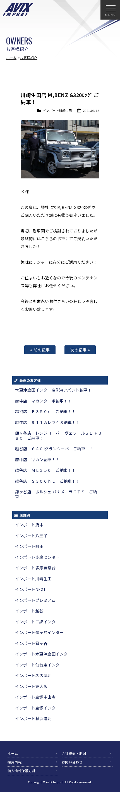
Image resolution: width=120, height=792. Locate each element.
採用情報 (14, 762)
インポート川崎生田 (57, 110)
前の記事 (41, 350)
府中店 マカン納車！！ (37, 459)
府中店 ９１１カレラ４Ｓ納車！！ (47, 422)
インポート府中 (29, 524)
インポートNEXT (30, 589)
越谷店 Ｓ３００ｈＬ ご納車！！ (47, 481)
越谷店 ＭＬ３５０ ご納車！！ (45, 470)
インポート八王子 (31, 535)
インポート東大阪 (31, 686)
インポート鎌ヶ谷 (31, 643)
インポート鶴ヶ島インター (39, 632)
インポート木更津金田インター (43, 654)
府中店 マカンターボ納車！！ (43, 401)
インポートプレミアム (35, 600)
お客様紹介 (28, 57)
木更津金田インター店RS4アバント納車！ (53, 390)
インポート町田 (29, 546)
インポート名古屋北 (33, 675)
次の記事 (79, 350)
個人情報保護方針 (21, 770)
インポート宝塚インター (37, 708)
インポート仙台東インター (39, 665)
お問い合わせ (72, 762)
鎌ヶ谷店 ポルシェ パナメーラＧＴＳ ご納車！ (56, 494)
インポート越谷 (29, 611)
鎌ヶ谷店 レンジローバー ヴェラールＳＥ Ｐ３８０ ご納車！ (58, 435)
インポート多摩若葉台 (35, 568)
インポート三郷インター (37, 621)
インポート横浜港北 (33, 718)
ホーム (11, 57)
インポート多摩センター (37, 557)
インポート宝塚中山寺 (35, 697)
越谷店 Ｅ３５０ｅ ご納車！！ (45, 411)
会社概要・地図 (74, 753)
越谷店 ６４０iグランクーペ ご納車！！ (54, 448)
